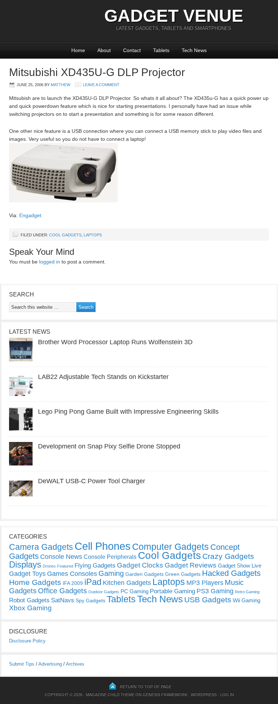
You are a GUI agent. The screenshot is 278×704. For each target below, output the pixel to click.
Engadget (30, 215)
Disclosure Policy (27, 641)
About (104, 50)
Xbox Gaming (30, 608)
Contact (132, 50)
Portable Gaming (172, 591)
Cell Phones (103, 546)
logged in (49, 262)
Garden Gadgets (144, 574)
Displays (25, 564)
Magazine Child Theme (110, 694)
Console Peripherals (110, 557)
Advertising (50, 664)
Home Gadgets (35, 582)
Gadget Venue (173, 15)
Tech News (194, 50)
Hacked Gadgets (231, 573)
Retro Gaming (247, 592)
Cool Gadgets (65, 235)
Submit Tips (21, 664)
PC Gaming (134, 591)
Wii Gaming (246, 600)
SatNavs (62, 600)
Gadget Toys (27, 573)
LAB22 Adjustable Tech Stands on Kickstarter (103, 376)
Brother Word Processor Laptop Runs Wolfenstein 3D (115, 342)
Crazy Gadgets (228, 556)
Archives (75, 664)
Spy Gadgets (90, 600)
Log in (227, 694)
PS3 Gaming (215, 591)
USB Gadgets (207, 599)
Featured (65, 566)
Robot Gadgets (29, 600)
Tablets (161, 50)
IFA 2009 (73, 583)
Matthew (60, 85)
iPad (92, 582)
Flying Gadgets (95, 565)
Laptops (93, 235)
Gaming (111, 573)
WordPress (203, 694)
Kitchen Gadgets (127, 582)
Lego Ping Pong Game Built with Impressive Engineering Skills (128, 411)
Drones (49, 566)
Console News (61, 556)
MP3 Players (204, 582)
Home (78, 50)
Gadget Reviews (190, 565)
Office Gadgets (62, 591)
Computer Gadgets (170, 546)
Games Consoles (72, 573)
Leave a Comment (101, 85)
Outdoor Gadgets (103, 592)
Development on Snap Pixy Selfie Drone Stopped (109, 446)
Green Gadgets (183, 574)
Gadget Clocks (140, 565)
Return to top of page (145, 686)
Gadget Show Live (239, 565)
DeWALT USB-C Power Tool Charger (91, 481)
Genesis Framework (165, 694)
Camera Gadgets (41, 547)
